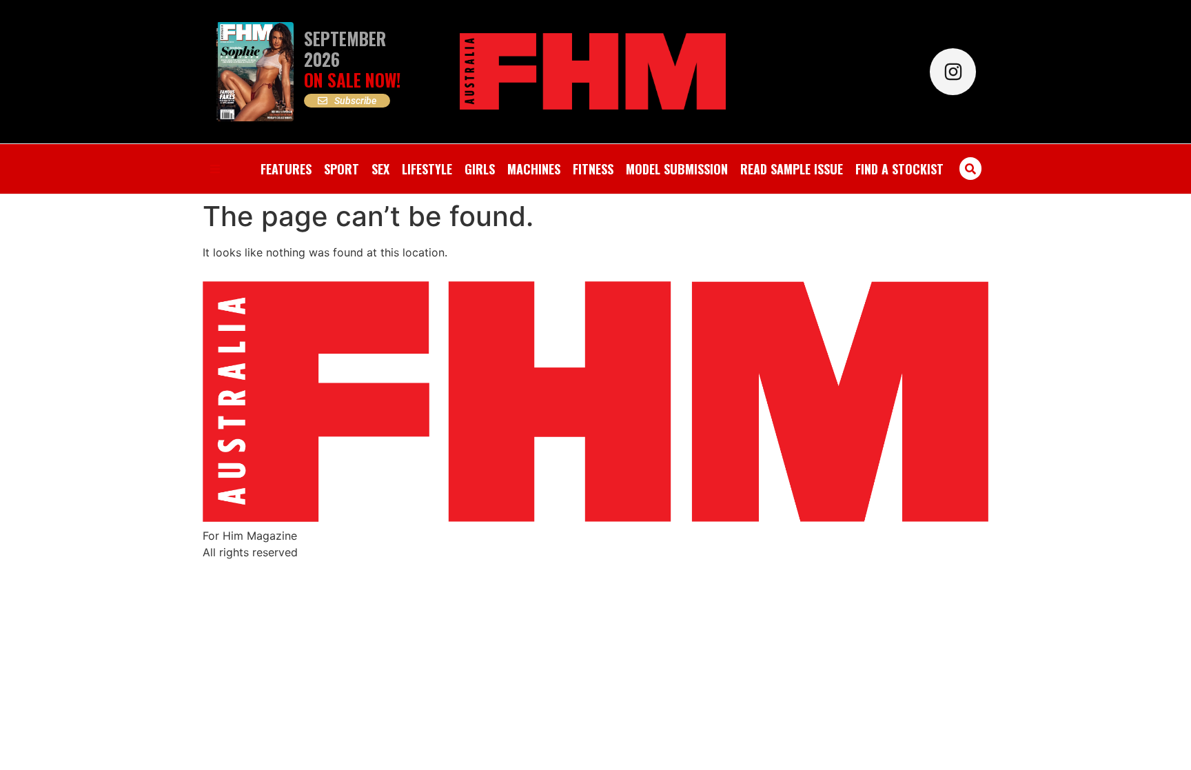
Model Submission (677, 169)
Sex (380, 169)
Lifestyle (427, 169)
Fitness (593, 169)
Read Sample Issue (791, 169)
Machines (533, 169)
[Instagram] (953, 71)
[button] (971, 169)
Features (286, 169)
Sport (341, 169)
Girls (480, 169)
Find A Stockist (899, 169)
